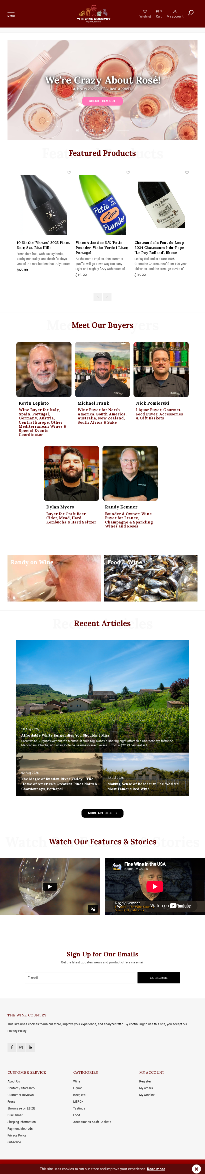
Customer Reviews (21, 1095)
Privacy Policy (17, 1135)
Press (12, 1101)
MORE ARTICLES (100, 813)
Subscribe (14, 1142)
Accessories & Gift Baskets (92, 1122)
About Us (14, 1081)
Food (76, 1115)
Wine (76, 1081)
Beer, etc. (79, 1095)
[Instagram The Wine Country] (21, 1047)
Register (145, 1081)
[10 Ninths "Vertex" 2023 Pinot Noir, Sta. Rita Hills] (44, 205)
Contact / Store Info (21, 1088)
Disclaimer (15, 1115)
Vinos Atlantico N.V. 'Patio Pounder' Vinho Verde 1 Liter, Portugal (102, 247)
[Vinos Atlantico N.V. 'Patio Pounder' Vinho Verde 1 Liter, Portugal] (103, 205)
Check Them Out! (102, 101)
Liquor (77, 1088)
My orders (146, 1088)
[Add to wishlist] (69, 173)
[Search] (191, 13)
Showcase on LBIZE (21, 1108)
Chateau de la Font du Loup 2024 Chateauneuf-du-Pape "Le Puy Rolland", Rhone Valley (159, 247)
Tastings (79, 1108)
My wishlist (147, 1095)
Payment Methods (20, 1128)
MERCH (78, 1101)
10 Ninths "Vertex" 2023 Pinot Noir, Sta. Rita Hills (43, 245)
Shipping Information (22, 1122)
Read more (156, 1169)
